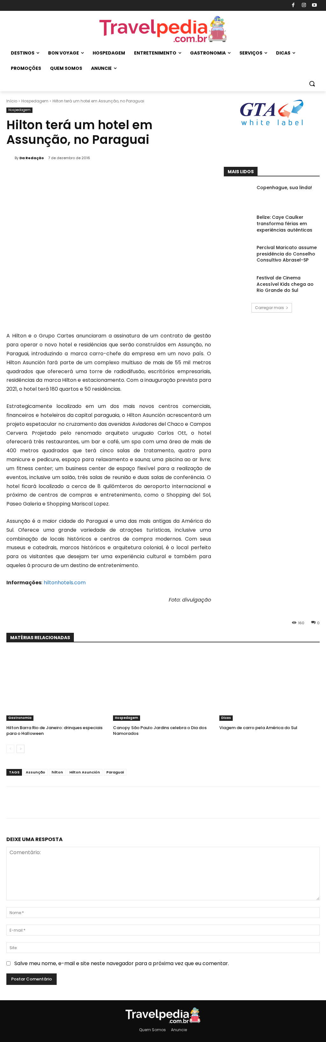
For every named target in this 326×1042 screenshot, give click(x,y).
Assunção (35, 772)
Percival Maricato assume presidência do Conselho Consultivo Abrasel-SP (287, 253)
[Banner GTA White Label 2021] (271, 125)
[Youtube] (314, 5)
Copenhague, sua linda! (284, 187)
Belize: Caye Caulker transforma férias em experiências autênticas (284, 223)
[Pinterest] (319, 150)
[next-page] (21, 749)
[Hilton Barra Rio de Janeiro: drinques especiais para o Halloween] (56, 686)
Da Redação (31, 157)
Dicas (226, 717)
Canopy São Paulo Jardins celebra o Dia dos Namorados (160, 730)
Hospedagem (34, 101)
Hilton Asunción (84, 772)
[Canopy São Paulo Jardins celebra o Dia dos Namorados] (163, 686)
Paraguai (115, 772)
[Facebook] (293, 5)
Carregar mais (269, 307)
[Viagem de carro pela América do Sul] (269, 686)
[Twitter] (304, 150)
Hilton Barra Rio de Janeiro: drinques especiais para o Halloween (54, 730)
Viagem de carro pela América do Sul (258, 728)
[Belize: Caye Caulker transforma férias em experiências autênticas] (238, 224)
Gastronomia (20, 717)
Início (11, 101)
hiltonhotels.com (65, 582)
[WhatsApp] (116, 802)
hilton (57, 772)
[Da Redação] (10, 158)
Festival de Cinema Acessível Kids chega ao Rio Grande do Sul (285, 284)
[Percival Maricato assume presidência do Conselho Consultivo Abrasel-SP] (238, 255)
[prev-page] (10, 749)
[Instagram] (303, 5)
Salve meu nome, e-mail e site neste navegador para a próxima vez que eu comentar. (121, 963)
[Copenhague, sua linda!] (238, 195)
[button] (312, 83)
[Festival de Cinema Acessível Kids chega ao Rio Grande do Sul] (238, 285)
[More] (131, 802)
